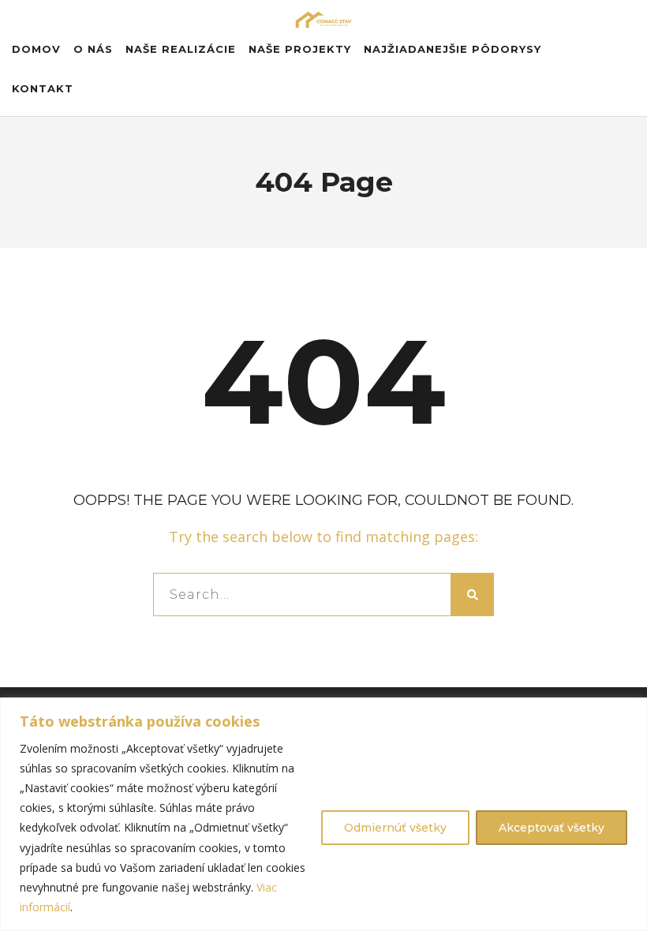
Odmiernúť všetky (395, 828)
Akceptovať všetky (551, 828)
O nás (93, 49)
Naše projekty (300, 49)
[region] (323, 814)
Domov (36, 49)
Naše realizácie (180, 49)
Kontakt (42, 88)
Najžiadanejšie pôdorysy (452, 49)
